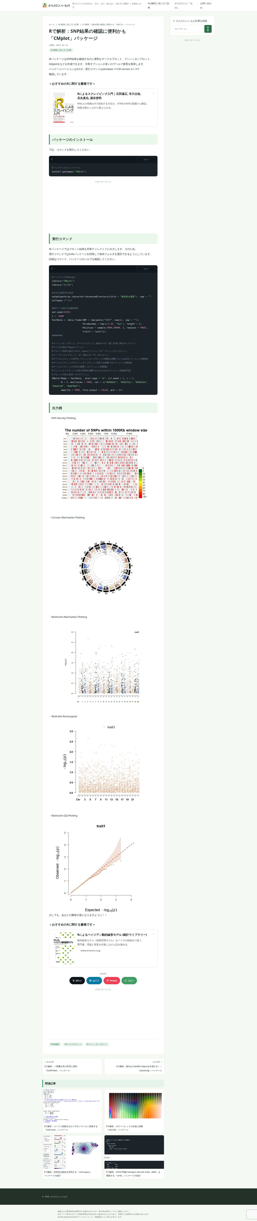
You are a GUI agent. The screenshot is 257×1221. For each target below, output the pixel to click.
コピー (146, 159)
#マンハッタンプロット (97, 1044)
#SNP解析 (55, 1044)
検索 (208, 28)
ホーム (52, 24)
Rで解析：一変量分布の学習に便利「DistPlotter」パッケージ (60, 1066)
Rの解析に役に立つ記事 (158, 5)
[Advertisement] (103, 205)
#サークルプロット (73, 1044)
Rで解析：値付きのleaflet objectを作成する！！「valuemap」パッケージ (139, 1066)
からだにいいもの (58, 5)
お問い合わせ (205, 5)
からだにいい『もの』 (184, 5)
